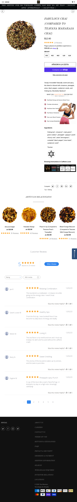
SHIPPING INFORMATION (45, 461)
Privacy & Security (43, 451)
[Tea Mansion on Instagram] (13, 429)
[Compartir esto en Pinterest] (61, 186)
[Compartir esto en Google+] (66, 186)
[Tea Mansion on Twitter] (3, 429)
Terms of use (41, 437)
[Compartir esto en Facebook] (57, 186)
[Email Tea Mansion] (18, 429)
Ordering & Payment (44, 456)
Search (38, 465)
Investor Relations (44, 475)
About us (39, 423)
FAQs (37, 446)
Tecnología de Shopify (42, 487)
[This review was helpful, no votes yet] (66, 304)
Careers (39, 427)
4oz (52, 55)
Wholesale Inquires (44, 470)
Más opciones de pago (60, 75)
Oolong (50, 189)
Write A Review (51, 264)
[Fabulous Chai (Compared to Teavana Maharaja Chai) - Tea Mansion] (21, 36)
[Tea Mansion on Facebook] (8, 429)
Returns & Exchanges (45, 442)
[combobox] (13, 277)
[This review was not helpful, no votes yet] (70, 304)
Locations (39, 479)
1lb (64, 55)
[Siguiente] (73, 11)
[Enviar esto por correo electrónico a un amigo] (70, 186)
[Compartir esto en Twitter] (52, 186)
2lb (69, 55)
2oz (46, 55)
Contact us (40, 432)
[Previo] (3, 11)
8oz (58, 55)
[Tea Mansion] (38, 2)
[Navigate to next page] (53, 402)
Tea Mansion (44, 484)
